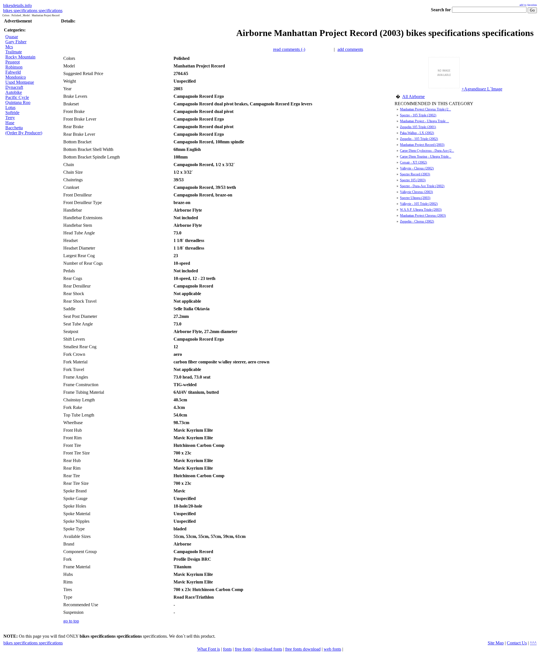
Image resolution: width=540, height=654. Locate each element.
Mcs (9, 46)
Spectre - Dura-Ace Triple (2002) (422, 186)
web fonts (332, 649)
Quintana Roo (17, 102)
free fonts (243, 649)
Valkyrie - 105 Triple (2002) (419, 204)
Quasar (11, 36)
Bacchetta (14, 127)
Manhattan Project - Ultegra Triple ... (424, 121)
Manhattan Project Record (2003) (422, 145)
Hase (9, 122)
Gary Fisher (15, 41)
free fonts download (303, 649)
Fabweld (13, 72)
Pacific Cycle (17, 97)
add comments (350, 49)
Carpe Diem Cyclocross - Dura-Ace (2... (427, 151)
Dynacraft (14, 87)
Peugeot (12, 62)
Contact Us (517, 643)
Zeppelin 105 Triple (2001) (418, 127)
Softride (12, 112)
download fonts (268, 649)
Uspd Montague (19, 82)
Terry (10, 117)
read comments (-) (289, 49)
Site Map (496, 643)
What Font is (208, 649)
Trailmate (13, 51)
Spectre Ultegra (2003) (415, 198)
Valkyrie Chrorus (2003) (416, 192)
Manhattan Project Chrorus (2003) (423, 216)
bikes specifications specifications (32, 10)
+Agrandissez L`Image (482, 89)
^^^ (533, 643)
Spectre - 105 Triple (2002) (418, 115)
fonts (227, 649)
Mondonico (15, 77)
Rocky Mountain (20, 57)
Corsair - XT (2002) (413, 162)
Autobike (13, 92)
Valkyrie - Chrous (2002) (417, 168)
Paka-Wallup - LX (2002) (417, 133)
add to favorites (528, 4)
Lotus (10, 107)
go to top (71, 621)
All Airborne (413, 96)
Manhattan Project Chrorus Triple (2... (425, 109)
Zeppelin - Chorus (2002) (417, 221)
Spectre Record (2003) (415, 174)
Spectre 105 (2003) (413, 180)
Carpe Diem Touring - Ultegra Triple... (425, 157)
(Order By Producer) (23, 132)
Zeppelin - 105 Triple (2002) (419, 139)
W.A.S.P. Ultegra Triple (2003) (421, 210)
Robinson (13, 67)
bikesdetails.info (17, 5)
